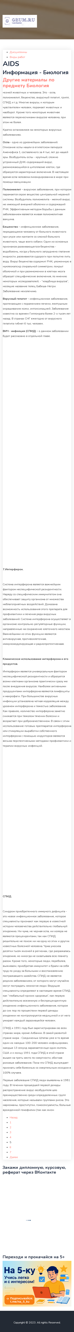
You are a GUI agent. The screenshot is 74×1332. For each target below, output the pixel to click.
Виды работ (17, 57)
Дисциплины (18, 52)
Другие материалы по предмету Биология (28, 83)
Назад (14, 1117)
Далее (14, 1157)
